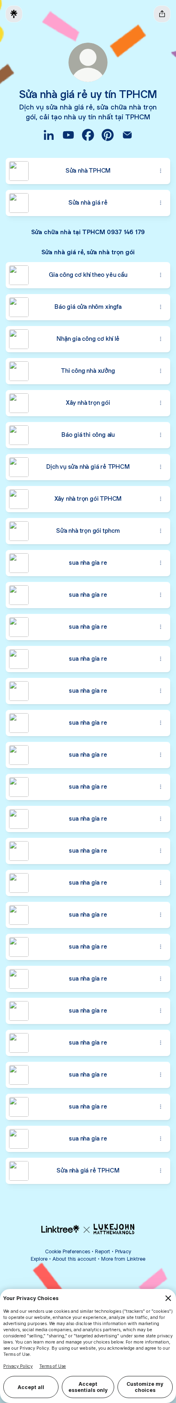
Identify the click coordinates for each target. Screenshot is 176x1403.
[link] (49, 135)
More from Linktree (123, 1258)
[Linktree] (14, 14)
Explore (39, 1258)
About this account (74, 1258)
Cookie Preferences (67, 1251)
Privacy (123, 1251)
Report (102, 1251)
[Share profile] (162, 14)
